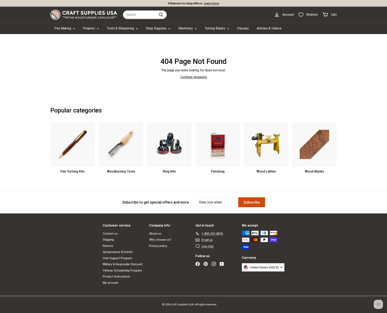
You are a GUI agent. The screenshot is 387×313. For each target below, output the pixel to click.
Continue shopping (193, 77)
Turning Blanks (215, 28)
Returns (108, 246)
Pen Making (63, 28)
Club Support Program (117, 258)
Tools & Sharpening (121, 28)
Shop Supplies (156, 28)
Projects (89, 28)
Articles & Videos (269, 28)
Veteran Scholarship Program (122, 270)
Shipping (108, 239)
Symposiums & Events (118, 252)
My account (110, 283)
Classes (243, 28)
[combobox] (145, 14)
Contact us (110, 233)
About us (155, 233)
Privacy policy (158, 246)
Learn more (211, 3)
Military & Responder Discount (123, 264)
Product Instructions (116, 276)
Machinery (186, 28)
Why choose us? (160, 239)
